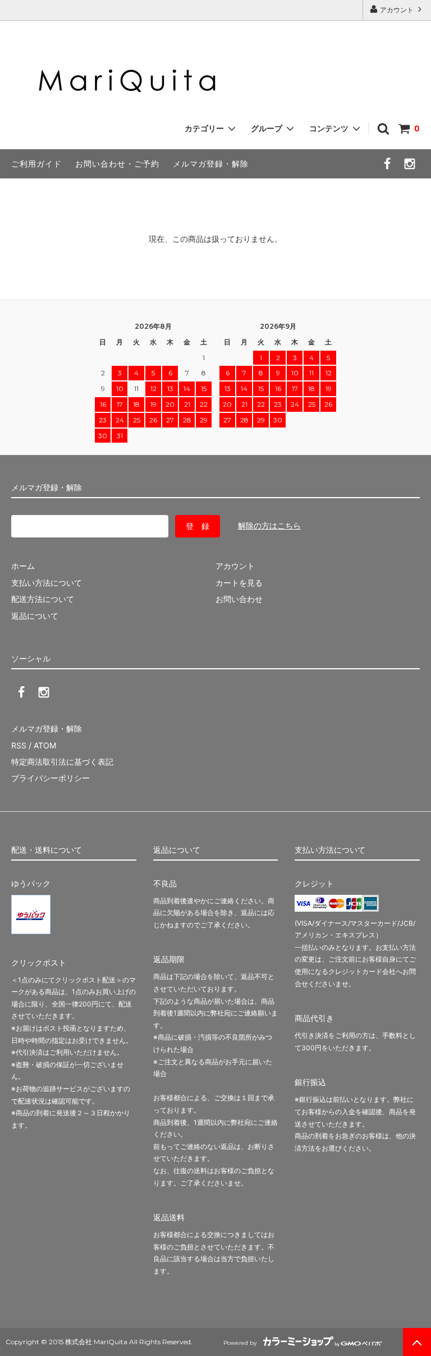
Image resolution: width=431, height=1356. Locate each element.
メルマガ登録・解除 (211, 163)
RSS (18, 745)
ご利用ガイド (36, 163)
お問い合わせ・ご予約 (117, 163)
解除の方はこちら (269, 525)
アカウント (396, 10)
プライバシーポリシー (50, 778)
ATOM (45, 745)
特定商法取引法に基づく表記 (62, 761)
